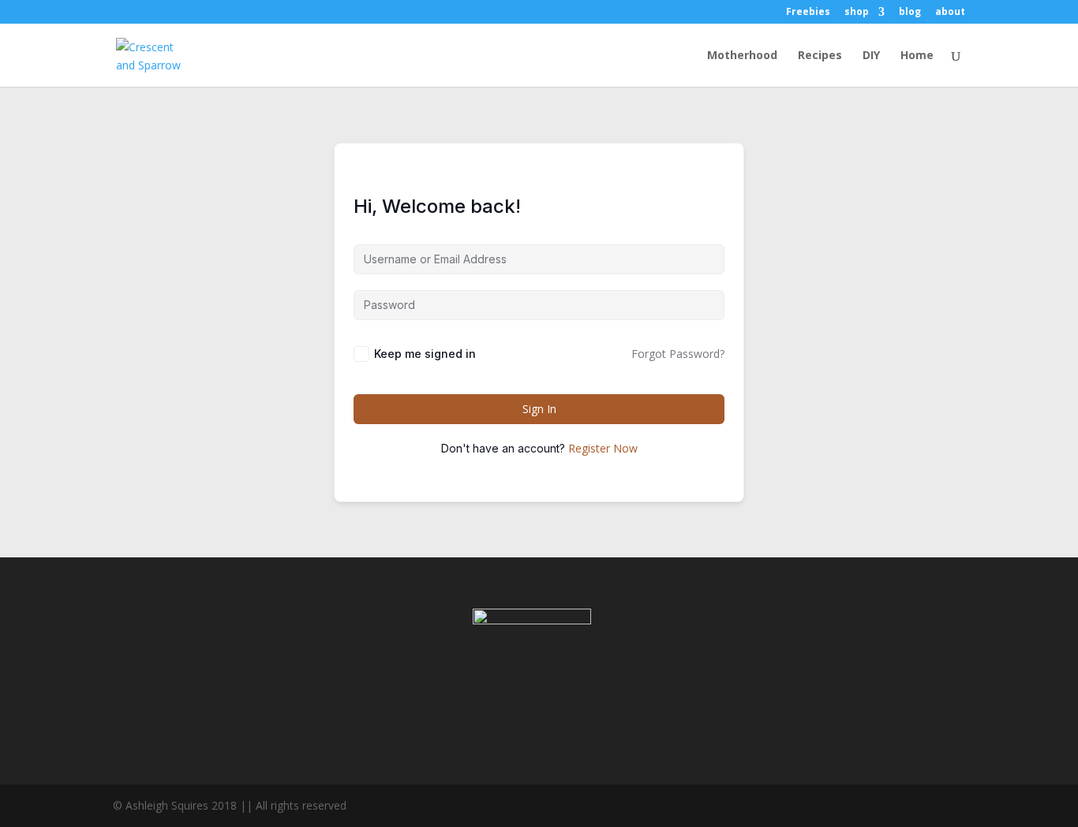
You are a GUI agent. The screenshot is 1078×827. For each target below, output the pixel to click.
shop (856, 12)
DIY (871, 56)
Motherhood (742, 56)
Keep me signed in (425, 353)
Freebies (808, 12)
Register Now (603, 448)
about (950, 12)
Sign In (539, 408)
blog (910, 12)
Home (917, 56)
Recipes (820, 56)
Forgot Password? (677, 353)
